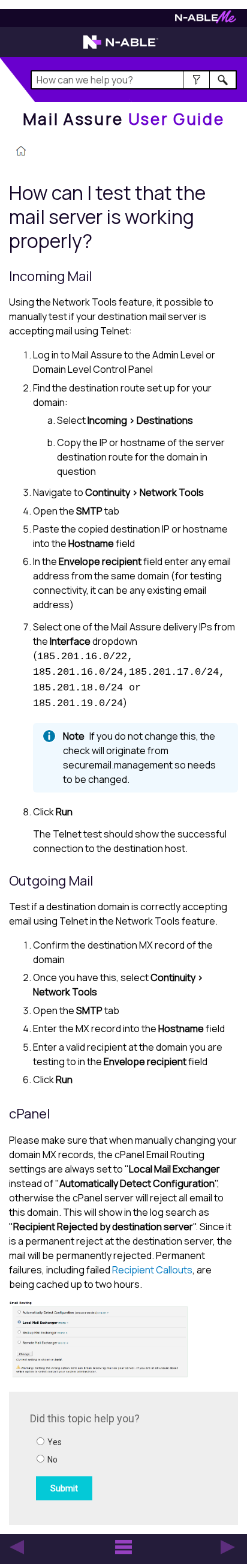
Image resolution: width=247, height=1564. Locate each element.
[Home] (21, 152)
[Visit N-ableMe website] (205, 20)
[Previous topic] (17, 1547)
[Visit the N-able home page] (120, 47)
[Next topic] (228, 1547)
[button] (196, 79)
